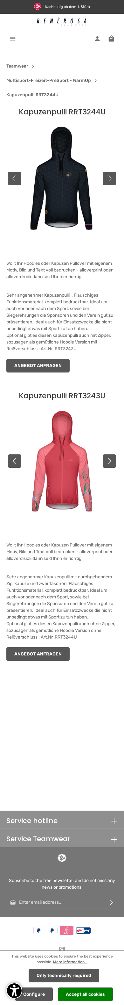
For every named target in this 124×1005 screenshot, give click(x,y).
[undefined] (14, 991)
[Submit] (112, 902)
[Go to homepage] (62, 21)
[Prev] (14, 178)
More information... (70, 962)
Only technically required (64, 975)
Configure (34, 994)
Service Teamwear (38, 839)
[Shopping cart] (111, 38)
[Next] (109, 178)
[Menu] (12, 38)
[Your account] (97, 38)
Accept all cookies (85, 994)
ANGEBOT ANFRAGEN (38, 365)
